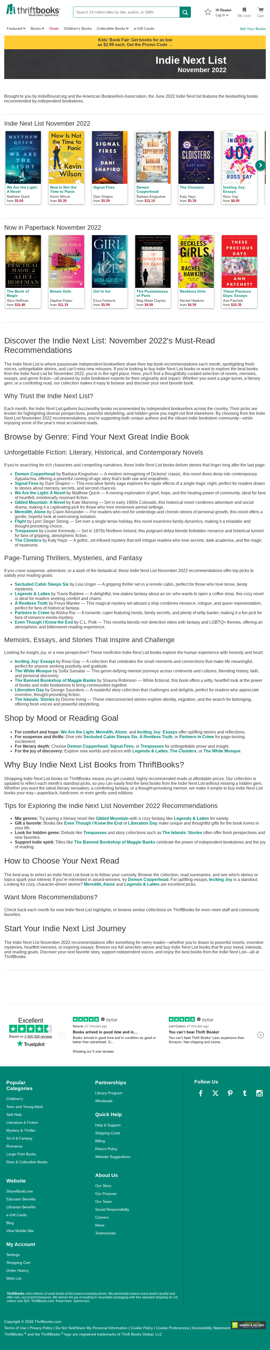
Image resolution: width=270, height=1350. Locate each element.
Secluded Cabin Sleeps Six (42, 584)
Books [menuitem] (36, 28)
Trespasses (26, 531)
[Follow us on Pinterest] (230, 1093)
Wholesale (104, 1101)
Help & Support (107, 1125)
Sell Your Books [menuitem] (253, 29)
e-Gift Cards (16, 1215)
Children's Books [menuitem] (78, 28)
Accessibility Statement (211, 1328)
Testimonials (105, 1233)
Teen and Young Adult (24, 1107)
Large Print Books (21, 1154)
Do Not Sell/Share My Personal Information (91, 1328)
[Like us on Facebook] (200, 1093)
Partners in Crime (32, 612)
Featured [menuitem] (14, 28)
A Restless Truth (31, 603)
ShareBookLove (19, 1191)
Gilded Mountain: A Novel (40, 502)
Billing (100, 1141)
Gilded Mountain (112, 818)
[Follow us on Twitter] (215, 1093)
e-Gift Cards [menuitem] (144, 28)
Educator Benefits (21, 1199)
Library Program (108, 1093)
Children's (14, 1099)
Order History (17, 1270)
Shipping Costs (107, 1133)
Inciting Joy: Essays (35, 661)
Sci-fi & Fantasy (19, 1138)
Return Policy (106, 1149)
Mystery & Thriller (21, 1130)
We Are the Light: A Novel (40, 493)
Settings (13, 1255)
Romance (14, 1146)
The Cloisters (28, 540)
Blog (10, 1223)
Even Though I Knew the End (44, 622)
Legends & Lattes (32, 594)
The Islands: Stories (35, 699)
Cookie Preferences (172, 1328)
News (99, 1225)
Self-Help (14, 1114)
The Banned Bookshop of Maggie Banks (55, 680)
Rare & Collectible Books (26, 1162)
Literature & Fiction (22, 1122)
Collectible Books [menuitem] (111, 28)
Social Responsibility (112, 1209)
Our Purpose (106, 1193)
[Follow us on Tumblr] (244, 1093)
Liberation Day (29, 690)
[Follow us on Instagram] (259, 1093)
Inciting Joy (220, 879)
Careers (102, 1217)
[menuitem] (224, 11)
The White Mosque (33, 671)
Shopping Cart (18, 1262)
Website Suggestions (112, 1157)
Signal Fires (26, 483)
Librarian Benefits (21, 1207)
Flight (20, 521)
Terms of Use (15, 1328)
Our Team (103, 1201)
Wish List (13, 1278)
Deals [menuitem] (54, 28)
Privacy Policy (41, 1328)
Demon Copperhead (35, 474)
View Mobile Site (20, 1231)
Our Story (103, 1186)
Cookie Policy (142, 1328)
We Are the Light (77, 732)
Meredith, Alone (30, 512)
